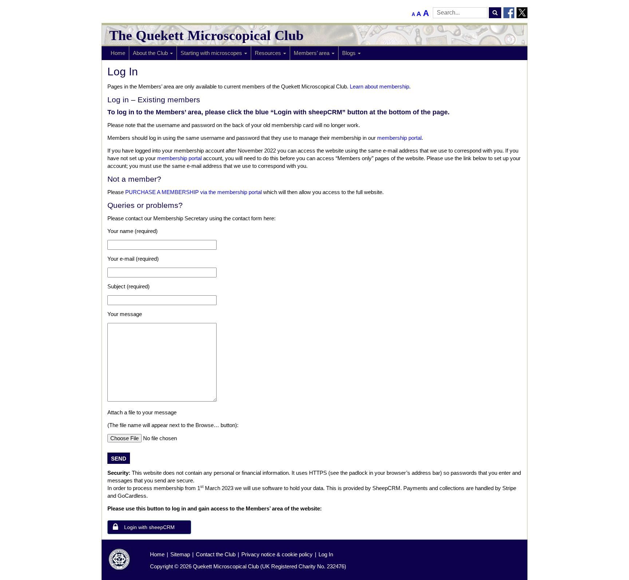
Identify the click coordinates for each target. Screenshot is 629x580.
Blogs (349, 53)
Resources (268, 53)
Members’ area (312, 53)
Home (118, 53)
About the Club (151, 53)
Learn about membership (379, 86)
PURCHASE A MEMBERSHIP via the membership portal (193, 192)
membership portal (399, 138)
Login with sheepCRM (149, 527)
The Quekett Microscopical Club (206, 35)
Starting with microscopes (212, 53)
